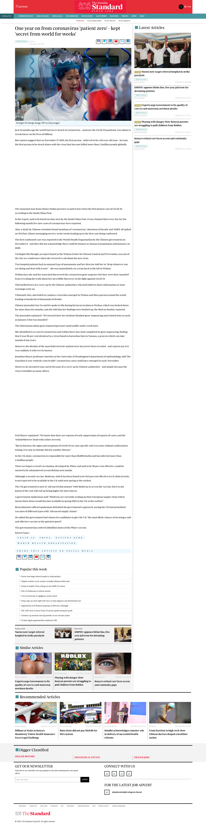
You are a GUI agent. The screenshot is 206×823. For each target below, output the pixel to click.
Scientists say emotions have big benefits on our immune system (45, 616)
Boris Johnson (22, 507)
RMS (94, 806)
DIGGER (142, 16)
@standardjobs (121, 792)
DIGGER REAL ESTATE (87, 757)
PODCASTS (125, 16)
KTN (81, 21)
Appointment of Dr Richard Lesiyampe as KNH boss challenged (44, 606)
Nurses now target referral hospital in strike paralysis (41, 577)
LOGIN (188, 7)
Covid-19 (26, 537)
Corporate (22, 806)
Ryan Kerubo (101, 677)
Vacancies (54, 806)
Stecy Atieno (140, 82)
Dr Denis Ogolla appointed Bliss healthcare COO (39, 621)
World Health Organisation (47, 543)
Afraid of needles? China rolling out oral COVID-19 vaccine (43, 586)
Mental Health (57, 16)
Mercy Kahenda (22, 677)
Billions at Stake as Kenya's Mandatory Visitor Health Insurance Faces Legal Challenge (35, 734)
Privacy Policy (104, 806)
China (46, 537)
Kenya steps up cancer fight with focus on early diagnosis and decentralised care (51, 601)
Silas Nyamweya (62, 673)
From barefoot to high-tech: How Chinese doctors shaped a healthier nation (168, 734)
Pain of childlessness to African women (36, 591)
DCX (62, 806)
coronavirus (75, 274)
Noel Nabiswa (21, 726)
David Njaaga (140, 98)
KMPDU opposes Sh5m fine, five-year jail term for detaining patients (92, 635)
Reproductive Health (26, 16)
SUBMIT (85, 780)
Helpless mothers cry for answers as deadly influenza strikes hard (45, 581)
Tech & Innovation (72, 16)
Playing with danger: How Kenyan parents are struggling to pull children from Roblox (73, 681)
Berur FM (125, 21)
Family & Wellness (42, 16)
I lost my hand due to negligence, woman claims (39, 596)
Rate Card (43, 806)
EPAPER (134, 16)
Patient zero (70, 537)
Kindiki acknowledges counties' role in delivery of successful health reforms (124, 734)
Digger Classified (34, 750)
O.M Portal (70, 806)
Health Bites (114, 16)
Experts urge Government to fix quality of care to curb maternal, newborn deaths (33, 685)
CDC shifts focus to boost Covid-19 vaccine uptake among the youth (46, 611)
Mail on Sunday (106, 309)
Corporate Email (83, 806)
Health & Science (87, 16)
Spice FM (110, 21)
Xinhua (153, 726)
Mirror (33, 41)
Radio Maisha (95, 21)
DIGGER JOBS (141, 757)
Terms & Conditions (118, 806)
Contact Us (33, 806)
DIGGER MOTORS (25, 756)
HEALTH (6, 16)
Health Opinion (101, 16)
